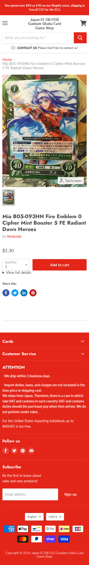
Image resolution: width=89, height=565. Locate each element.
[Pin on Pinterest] (33, 292)
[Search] (80, 37)
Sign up (70, 494)
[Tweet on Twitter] (15, 292)
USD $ (53, 516)
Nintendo (14, 236)
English (32, 516)
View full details (18, 272)
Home (7, 60)
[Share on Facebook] (5, 292)
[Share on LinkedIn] (24, 292)
